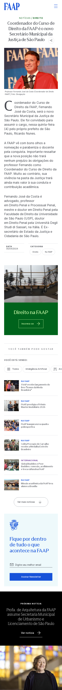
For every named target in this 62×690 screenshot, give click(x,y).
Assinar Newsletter (31, 576)
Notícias (25, 18)
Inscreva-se (28, 323)
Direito (38, 18)
